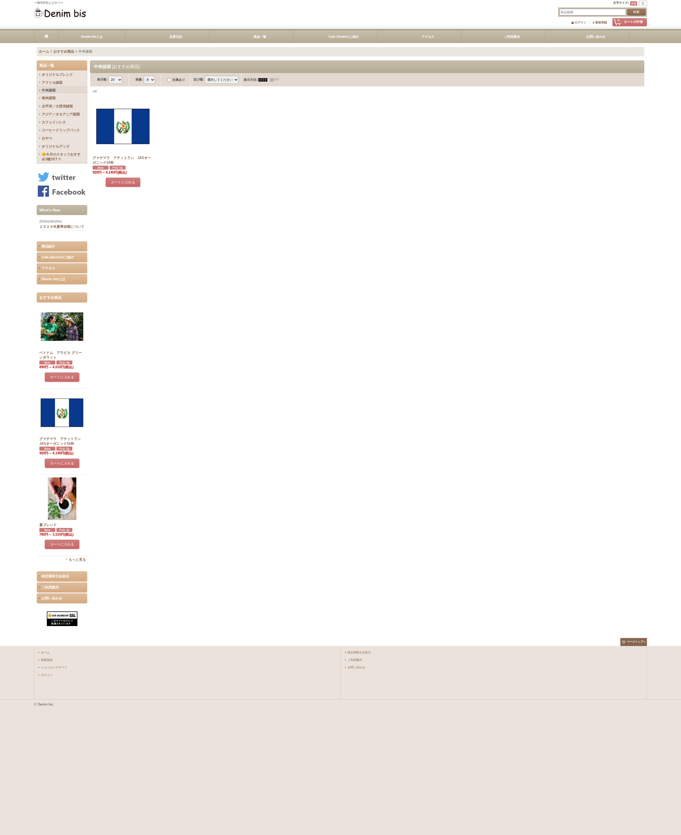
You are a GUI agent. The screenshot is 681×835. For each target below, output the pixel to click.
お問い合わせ (51, 598)
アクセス (48, 268)
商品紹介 (48, 246)
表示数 (102, 79)
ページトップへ (636, 641)
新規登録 (601, 22)
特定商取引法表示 (55, 576)
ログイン (580, 22)
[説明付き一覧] (276, 80)
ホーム (45, 652)
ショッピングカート (54, 667)
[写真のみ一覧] (264, 80)
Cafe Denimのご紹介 (57, 257)
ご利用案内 (50, 587)
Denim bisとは (53, 279)
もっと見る (77, 559)
